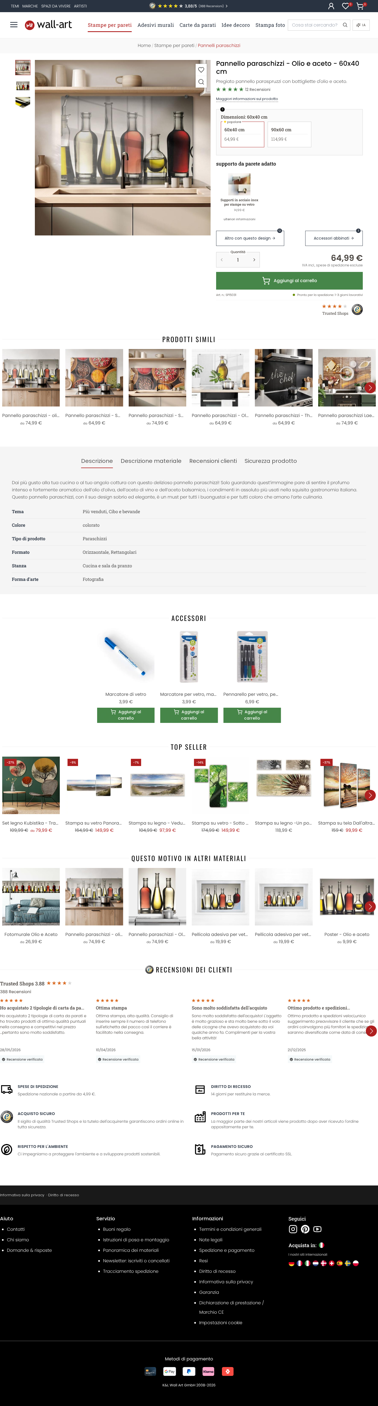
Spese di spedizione (38, 1086)
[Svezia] (348, 1263)
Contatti (16, 1229)
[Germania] (291, 1263)
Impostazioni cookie (220, 1323)
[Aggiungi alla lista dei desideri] (201, 70)
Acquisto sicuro (36, 1113)
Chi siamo (18, 1240)
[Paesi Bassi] (316, 1263)
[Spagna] (340, 1263)
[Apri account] (331, 6)
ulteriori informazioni (239, 219)
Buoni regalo (117, 1229)
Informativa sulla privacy (22, 1195)
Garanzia (209, 1292)
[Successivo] (370, 387)
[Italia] (307, 1263)
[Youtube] (317, 1229)
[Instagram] (293, 1229)
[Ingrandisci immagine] (201, 82)
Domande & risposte (29, 1250)
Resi (203, 1261)
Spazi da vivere (56, 6)
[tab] (97, 461)
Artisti (80, 6)
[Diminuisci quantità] (221, 259)
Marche (30, 6)
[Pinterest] (305, 1229)
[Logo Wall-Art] (48, 25)
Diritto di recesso (231, 1086)
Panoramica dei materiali (131, 1250)
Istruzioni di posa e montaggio (136, 1240)
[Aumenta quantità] (254, 259)
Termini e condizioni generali (230, 1229)
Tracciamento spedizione (131, 1271)
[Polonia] (356, 1263)
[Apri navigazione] (13, 24)
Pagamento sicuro (232, 1146)
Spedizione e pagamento (227, 1250)
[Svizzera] (332, 1263)
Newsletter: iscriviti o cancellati (136, 1261)
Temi (15, 6)
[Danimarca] (324, 1263)
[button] (123, 147)
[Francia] (299, 1263)
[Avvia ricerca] (344, 25)
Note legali (210, 1240)
